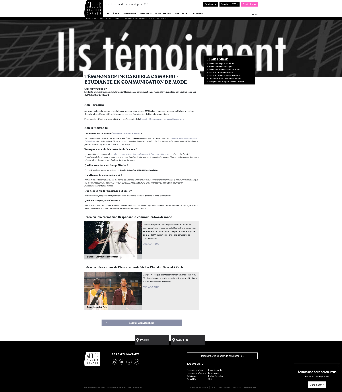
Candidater (247, 4)
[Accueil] (92, 359)
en (256, 14)
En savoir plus (151, 244)
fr (253, 14)
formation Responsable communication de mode (162, 119)
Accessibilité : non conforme (199, 387)
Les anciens (213, 373)
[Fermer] (338, 365)
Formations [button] (129, 13)
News (108, 18)
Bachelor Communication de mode (224, 69)
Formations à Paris (195, 370)
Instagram (129, 362)
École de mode (215, 370)
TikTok (136, 362)
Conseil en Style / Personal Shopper (225, 78)
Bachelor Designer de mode (221, 63)
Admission (192, 376)
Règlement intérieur (250, 387)
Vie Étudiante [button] (182, 13)
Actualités (191, 379)
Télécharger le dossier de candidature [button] (221, 355)
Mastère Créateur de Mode (221, 72)
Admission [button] (146, 13)
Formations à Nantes (196, 373)
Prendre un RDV (228, 4)
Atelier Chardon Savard (126, 133)
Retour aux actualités (141, 322)
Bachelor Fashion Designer (221, 66)
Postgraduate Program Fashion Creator (226, 81)
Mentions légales (224, 387)
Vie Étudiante (99, 18)
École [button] (116, 13)
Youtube (121, 362)
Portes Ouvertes (215, 376)
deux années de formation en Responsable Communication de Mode (143, 154)
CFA (210, 379)
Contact (198, 13)
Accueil (108, 14)
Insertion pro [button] (163, 13)
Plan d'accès (237, 387)
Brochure (209, 4)
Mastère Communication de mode (224, 75)
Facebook (114, 362)
